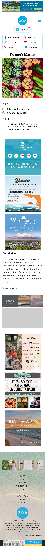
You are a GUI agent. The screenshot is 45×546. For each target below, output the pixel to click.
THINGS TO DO (22, 486)
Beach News (33, 47)
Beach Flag (32, 37)
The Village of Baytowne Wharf (22, 124)
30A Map (11, 47)
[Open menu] (40, 21)
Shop (22, 476)
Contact (22, 503)
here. (18, 288)
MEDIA (22, 499)
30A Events (32, 42)
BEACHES (22, 483)
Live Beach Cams (14, 37)
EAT (22, 489)
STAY (22, 493)
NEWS (22, 479)
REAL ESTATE (22, 496)
